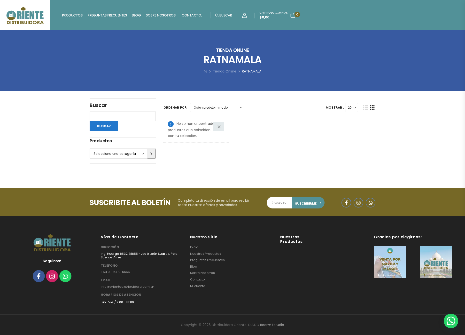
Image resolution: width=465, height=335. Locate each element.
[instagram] (358, 202)
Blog (136, 15)
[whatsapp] (370, 202)
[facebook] (346, 202)
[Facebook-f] (39, 276)
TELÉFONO (109, 266)
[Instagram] (52, 276)
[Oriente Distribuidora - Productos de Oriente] (25, 15)
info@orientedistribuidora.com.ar (127, 286)
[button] (451, 321)
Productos (72, 15)
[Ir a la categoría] (151, 154)
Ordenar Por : (175, 107)
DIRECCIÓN (110, 247)
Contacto (197, 279)
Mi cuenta (197, 286)
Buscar (98, 105)
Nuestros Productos (205, 254)
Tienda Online (224, 71)
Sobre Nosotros (160, 15)
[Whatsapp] (65, 276)
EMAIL (105, 280)
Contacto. (192, 15)
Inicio (194, 247)
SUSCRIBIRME (305, 203)
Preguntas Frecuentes (107, 15)
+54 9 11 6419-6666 (115, 272)
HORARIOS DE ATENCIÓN (121, 295)
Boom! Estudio (272, 324)
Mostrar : (335, 107)
